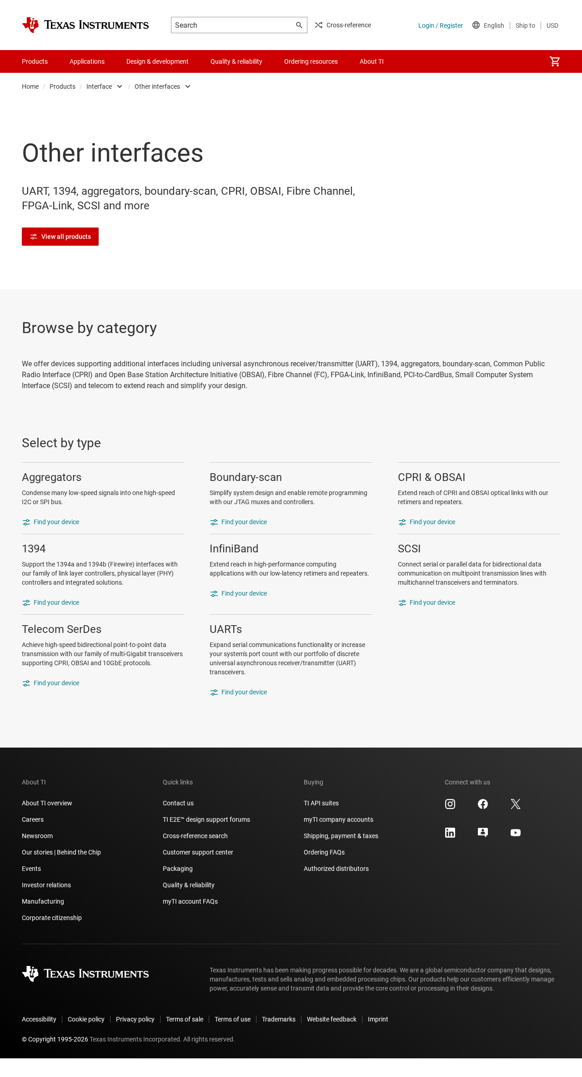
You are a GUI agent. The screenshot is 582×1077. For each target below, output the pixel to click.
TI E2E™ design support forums (206, 819)
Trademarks (279, 1019)
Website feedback (331, 1019)
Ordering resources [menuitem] (311, 61)
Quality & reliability (189, 885)
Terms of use (233, 1019)
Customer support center (198, 852)
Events (31, 868)
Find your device (56, 522)
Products (62, 86)
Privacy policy (135, 1019)
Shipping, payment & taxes (341, 835)
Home (30, 86)
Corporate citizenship (52, 917)
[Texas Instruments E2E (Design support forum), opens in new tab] (482, 835)
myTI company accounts (338, 819)
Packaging (178, 868)
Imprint (378, 1019)
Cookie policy (86, 1019)
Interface (99, 86)
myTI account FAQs (190, 901)
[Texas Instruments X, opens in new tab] (515, 807)
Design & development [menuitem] (157, 61)
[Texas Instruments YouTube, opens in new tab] (515, 835)
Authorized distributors (336, 868)
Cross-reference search (195, 835)
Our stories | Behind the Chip (61, 852)
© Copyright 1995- (55, 1039)
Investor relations (46, 885)
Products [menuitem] (35, 61)
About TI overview (47, 803)
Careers (33, 819)
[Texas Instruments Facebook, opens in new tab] (482, 807)
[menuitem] (554, 61)
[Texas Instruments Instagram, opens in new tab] (450, 807)
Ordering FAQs (324, 852)
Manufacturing (43, 901)
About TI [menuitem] (372, 61)
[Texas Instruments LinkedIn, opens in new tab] (450, 835)
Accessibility (39, 1019)
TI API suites (321, 803)
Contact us (178, 803)
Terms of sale (184, 1019)
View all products (66, 236)
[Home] (85, 25)
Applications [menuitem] (87, 61)
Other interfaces (157, 86)
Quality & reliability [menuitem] (236, 61)
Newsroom (37, 835)
